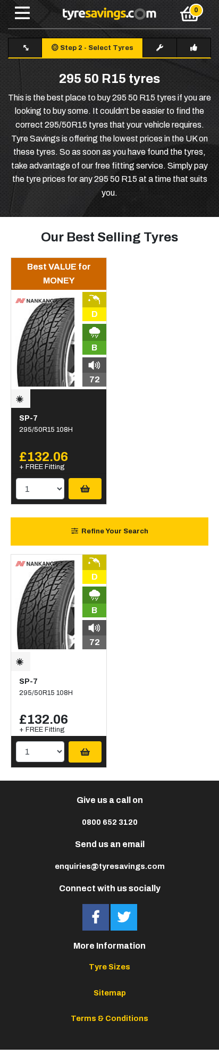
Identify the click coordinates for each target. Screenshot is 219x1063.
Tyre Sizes (109, 966)
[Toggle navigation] (22, 14)
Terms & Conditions (109, 1018)
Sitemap (110, 993)
